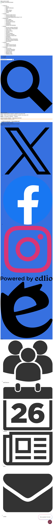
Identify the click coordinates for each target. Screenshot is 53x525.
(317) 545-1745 (7, 124)
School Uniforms (9, 33)
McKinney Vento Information (12, 38)
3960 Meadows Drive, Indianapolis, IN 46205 (10, 123)
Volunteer (8, 32)
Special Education (9, 20)
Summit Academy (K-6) (11, 14)
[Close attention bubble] (51, 513)
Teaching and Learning (10, 21)
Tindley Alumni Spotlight (11, 45)
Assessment (8, 22)
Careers (7, 12)
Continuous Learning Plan (11, 35)
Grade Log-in (8, 29)
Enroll (4, 57)
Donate (4, 56)
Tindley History (9, 10)
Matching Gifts (9, 52)
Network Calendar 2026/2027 (12, 27)
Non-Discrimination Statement (12, 40)
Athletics (7, 43)
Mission (7, 6)
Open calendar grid (15, 121)
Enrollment (8, 36)
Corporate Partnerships (10, 49)
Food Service (8, 37)
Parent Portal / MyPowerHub (12, 28)
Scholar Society (9, 51)
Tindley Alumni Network (11, 44)
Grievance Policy (9, 30)
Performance (8, 24)
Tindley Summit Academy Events (7, 119)
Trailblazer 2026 (9, 53)
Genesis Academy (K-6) (11, 15)
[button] (5, 5)
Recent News (8, 41)
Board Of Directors (10, 7)
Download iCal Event (16, 117)
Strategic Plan (8, 11)
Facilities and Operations (11, 25)
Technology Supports (10, 34)
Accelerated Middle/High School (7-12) (14, 17)
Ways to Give (8, 48)
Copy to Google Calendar (6, 117)
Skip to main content (5, 1)
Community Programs (10, 50)
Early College (8, 19)
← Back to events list (5, 121)
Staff (7, 9)
